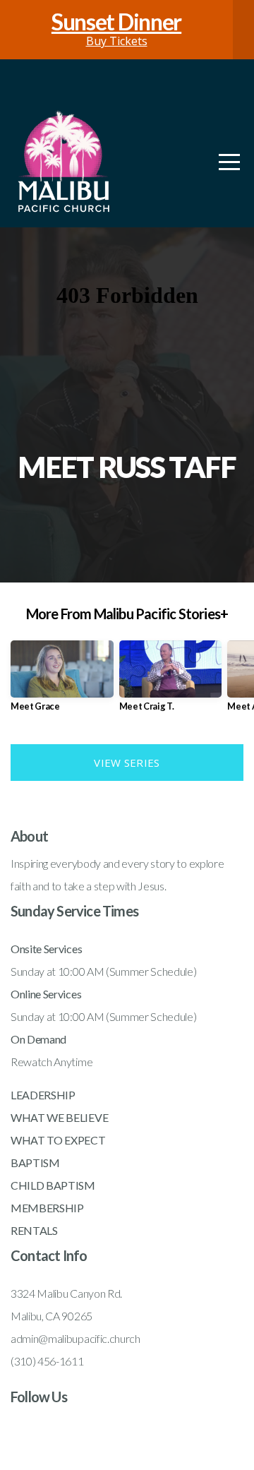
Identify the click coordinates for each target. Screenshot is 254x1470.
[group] (62, 681)
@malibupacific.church (89, 1338)
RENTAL (31, 1230)
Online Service (44, 993)
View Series (126, 762)
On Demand (38, 1039)
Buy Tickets (116, 30)
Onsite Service (44, 948)
